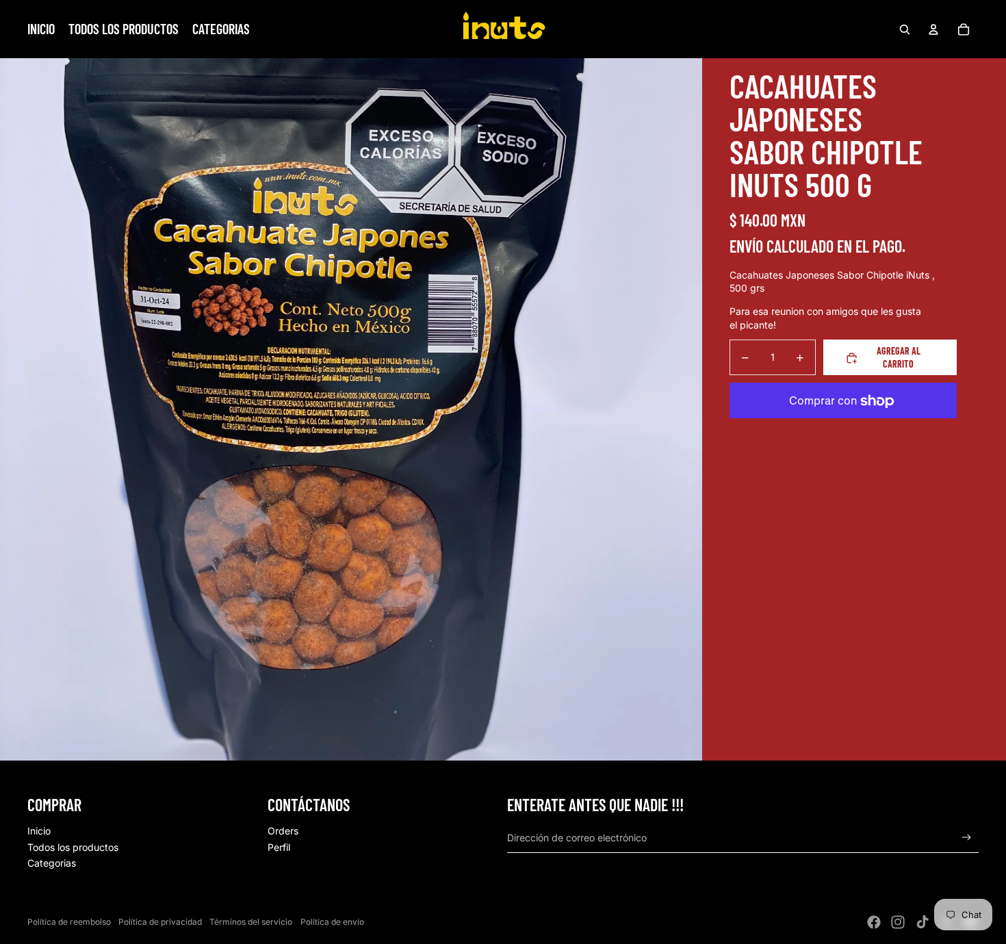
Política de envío (332, 922)
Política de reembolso (69, 922)
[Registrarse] (967, 838)
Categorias (51, 863)
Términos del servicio (250, 922)
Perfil (279, 847)
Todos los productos (72, 847)
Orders (283, 831)
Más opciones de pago (843, 432)
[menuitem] (41, 29)
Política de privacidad (160, 922)
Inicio (39, 831)
